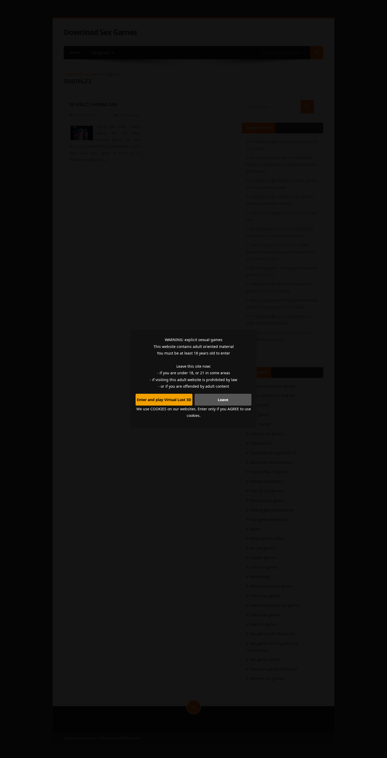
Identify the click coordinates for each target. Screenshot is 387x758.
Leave (223, 399)
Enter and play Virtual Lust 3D (164, 399)
